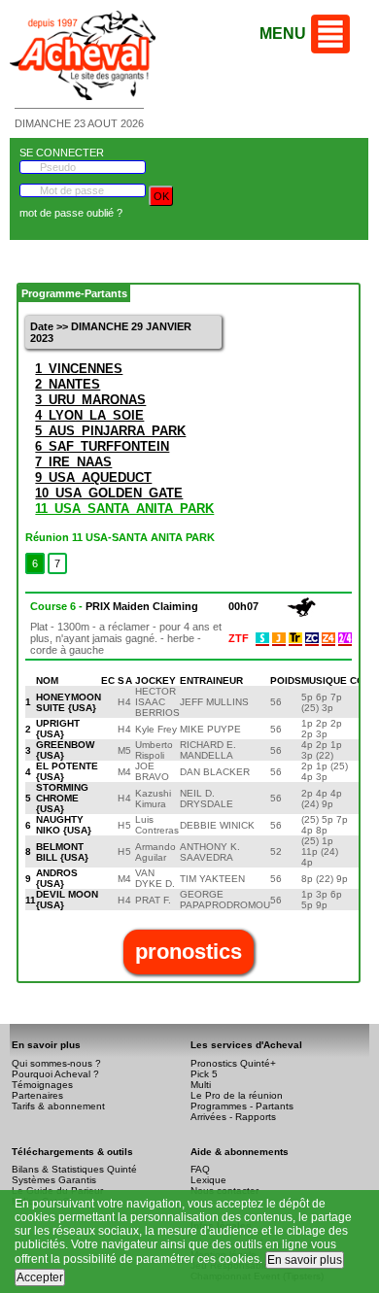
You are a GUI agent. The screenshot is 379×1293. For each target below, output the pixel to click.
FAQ (200, 1169)
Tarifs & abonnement (58, 1106)
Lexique (208, 1179)
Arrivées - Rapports (233, 1116)
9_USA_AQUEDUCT (93, 477)
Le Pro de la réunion (236, 1095)
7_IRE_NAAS (73, 462)
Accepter (40, 1277)
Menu (282, 33)
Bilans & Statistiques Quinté (74, 1169)
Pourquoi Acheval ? (55, 1074)
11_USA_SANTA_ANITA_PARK (124, 508)
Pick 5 (204, 1074)
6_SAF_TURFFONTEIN (102, 446)
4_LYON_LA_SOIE (89, 415)
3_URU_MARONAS (90, 399)
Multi (200, 1084)
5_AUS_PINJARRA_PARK (110, 431)
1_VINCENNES (78, 368)
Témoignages (42, 1084)
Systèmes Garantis (54, 1179)
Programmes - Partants (241, 1106)
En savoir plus (304, 1260)
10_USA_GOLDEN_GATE (109, 493)
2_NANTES (67, 384)
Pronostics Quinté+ (233, 1063)
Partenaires (37, 1095)
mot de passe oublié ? (70, 213)
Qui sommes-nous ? (56, 1063)
